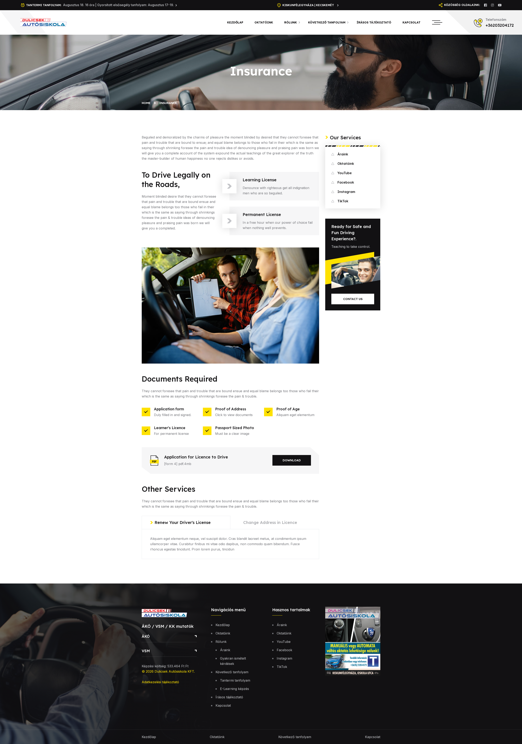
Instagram (346, 192)
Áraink (342, 154)
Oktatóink (263, 22)
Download (292, 460)
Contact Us (353, 299)
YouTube (344, 173)
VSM (146, 651)
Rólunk (290, 22)
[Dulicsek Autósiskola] (48, 22)
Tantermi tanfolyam (235, 680)
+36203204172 (500, 25)
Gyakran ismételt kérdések (233, 661)
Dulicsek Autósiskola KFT (174, 671)
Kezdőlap (235, 22)
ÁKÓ (146, 636)
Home (147, 103)
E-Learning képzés (234, 689)
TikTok (342, 201)
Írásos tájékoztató (374, 22)
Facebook (345, 182)
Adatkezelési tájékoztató (160, 682)
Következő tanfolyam (326, 22)
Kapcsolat (411, 22)
